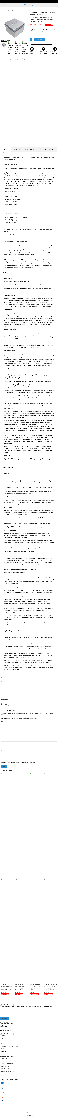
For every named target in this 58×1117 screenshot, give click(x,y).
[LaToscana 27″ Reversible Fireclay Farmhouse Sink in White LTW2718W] (21, 825)
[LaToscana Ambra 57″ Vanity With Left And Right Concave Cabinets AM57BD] (50, 825)
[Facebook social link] (25, 1)
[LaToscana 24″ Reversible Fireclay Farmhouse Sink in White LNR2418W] (7, 825)
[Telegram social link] (32, 1)
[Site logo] (29, 4)
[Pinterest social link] (29, 1)
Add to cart (40, 39)
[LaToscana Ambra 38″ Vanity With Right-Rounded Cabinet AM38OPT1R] (36, 825)
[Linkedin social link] (31, 1)
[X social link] (27, 1)
